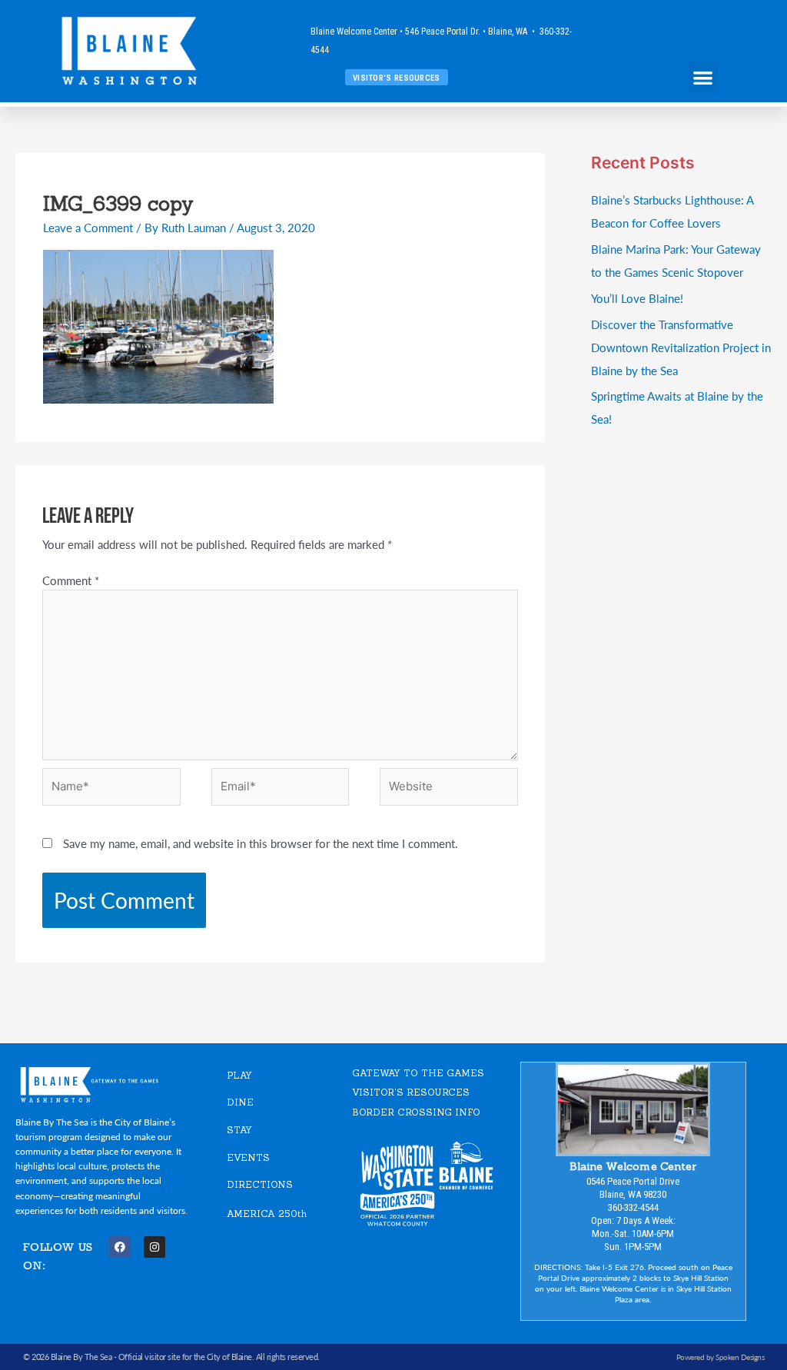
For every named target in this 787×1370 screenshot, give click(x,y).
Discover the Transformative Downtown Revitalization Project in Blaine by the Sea (681, 347)
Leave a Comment (88, 227)
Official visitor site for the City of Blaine (185, 1356)
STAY (239, 1130)
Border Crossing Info (416, 1112)
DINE (240, 1102)
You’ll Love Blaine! (637, 298)
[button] (703, 77)
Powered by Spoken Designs (720, 1357)
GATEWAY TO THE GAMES (418, 1073)
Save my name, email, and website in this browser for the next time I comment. (260, 843)
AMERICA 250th (267, 1213)
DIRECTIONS (260, 1184)
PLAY (239, 1075)
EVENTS (248, 1157)
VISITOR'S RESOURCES (411, 1092)
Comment (70, 580)
